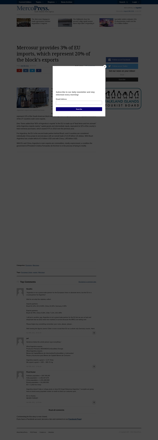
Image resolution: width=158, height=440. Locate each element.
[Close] (104, 66)
